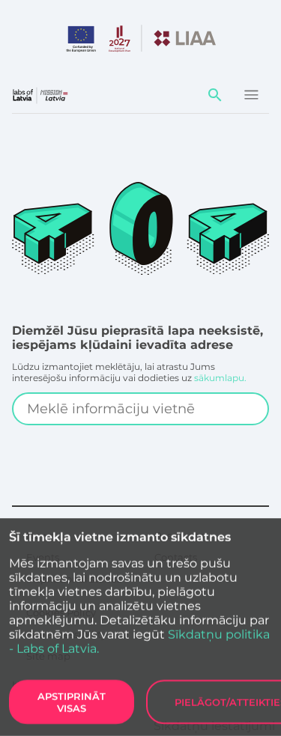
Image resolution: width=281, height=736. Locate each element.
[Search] (215, 95)
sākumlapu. (220, 377)
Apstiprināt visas (71, 702)
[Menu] (251, 95)
